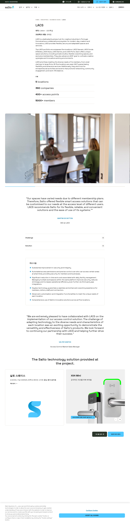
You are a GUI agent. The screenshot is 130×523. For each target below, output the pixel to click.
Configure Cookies (92, 510)
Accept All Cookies (92, 515)
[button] (116, 419)
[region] (65, 513)
